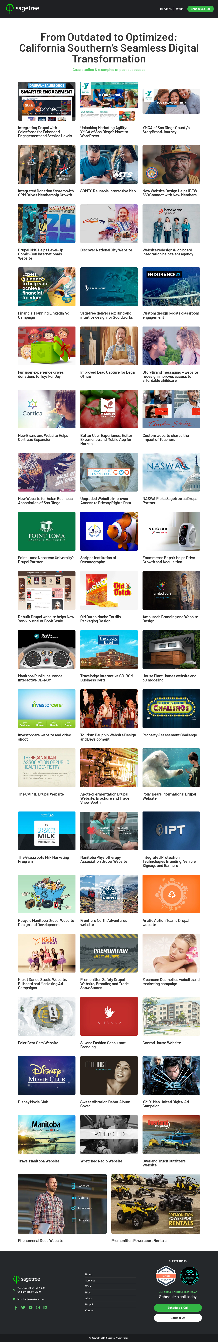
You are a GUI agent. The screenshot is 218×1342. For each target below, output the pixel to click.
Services (166, 9)
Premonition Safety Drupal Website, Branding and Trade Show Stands (104, 983)
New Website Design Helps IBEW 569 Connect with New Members (170, 192)
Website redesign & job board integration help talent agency (168, 251)
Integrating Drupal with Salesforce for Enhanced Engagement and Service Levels (45, 131)
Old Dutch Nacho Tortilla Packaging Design (100, 618)
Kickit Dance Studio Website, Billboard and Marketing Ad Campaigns (42, 983)
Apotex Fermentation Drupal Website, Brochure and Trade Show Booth (104, 797)
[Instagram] (38, 1307)
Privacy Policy (122, 1338)
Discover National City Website (106, 249)
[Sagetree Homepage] (36, 9)
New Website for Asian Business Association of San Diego (45, 500)
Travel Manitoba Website (38, 1160)
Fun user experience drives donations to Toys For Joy (41, 374)
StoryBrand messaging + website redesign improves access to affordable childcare (170, 376)
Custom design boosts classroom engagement (171, 314)
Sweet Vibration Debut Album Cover (105, 1103)
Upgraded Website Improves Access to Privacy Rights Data (105, 500)
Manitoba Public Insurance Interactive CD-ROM (40, 677)
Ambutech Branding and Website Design (170, 618)
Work (179, 9)
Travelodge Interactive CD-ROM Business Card (106, 677)
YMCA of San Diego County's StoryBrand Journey (166, 129)
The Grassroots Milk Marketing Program (43, 859)
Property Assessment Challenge (170, 734)
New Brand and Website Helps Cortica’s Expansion (43, 437)
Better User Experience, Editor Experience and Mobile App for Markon (106, 439)
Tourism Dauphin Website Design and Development (108, 736)
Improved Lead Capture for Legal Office (107, 374)
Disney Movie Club (33, 1101)
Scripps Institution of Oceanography (98, 559)
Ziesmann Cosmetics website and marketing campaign (171, 981)
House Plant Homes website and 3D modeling (169, 677)
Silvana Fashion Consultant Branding (103, 1044)
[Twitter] (23, 1307)
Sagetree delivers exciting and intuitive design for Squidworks (106, 314)
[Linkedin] (45, 1307)
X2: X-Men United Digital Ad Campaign (166, 1103)
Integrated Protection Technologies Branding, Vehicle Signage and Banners (169, 861)
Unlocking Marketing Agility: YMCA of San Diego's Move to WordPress (104, 131)
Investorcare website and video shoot (44, 736)
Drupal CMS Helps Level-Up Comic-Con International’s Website (40, 253)
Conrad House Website (162, 1042)
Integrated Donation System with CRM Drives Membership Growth (46, 192)
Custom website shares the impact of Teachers (166, 437)
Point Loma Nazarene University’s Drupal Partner (46, 559)
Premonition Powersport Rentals (138, 1240)
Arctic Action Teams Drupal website (166, 922)
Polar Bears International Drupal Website (169, 795)
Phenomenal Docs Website (40, 1240)
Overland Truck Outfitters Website (164, 1162)
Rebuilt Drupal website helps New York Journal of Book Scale (46, 618)
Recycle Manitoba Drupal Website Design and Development (46, 922)
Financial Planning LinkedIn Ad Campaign (43, 314)
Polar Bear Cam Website (38, 1042)
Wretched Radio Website (101, 1160)
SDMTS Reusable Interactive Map (108, 190)
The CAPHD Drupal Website (41, 793)
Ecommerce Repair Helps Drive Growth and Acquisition (169, 559)
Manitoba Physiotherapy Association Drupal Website (103, 859)
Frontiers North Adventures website (103, 922)
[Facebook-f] (16, 1307)
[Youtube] (30, 1307)
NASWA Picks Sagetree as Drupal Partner (170, 500)
